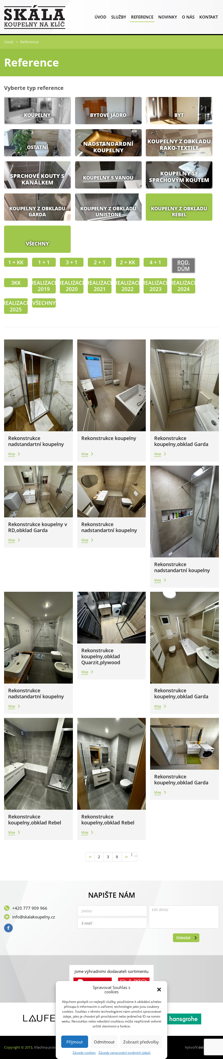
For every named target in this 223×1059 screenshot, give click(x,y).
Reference (142, 17)
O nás (188, 17)
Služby (118, 17)
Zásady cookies (84, 1053)
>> (126, 857)
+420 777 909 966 (29, 908)
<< (90, 857)
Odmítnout (104, 1042)
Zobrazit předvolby (141, 1042)
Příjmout (74, 1042)
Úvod (100, 17)
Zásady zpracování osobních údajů (124, 1053)
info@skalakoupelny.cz (33, 917)
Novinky (167, 17)
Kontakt (208, 17)
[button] (159, 989)
